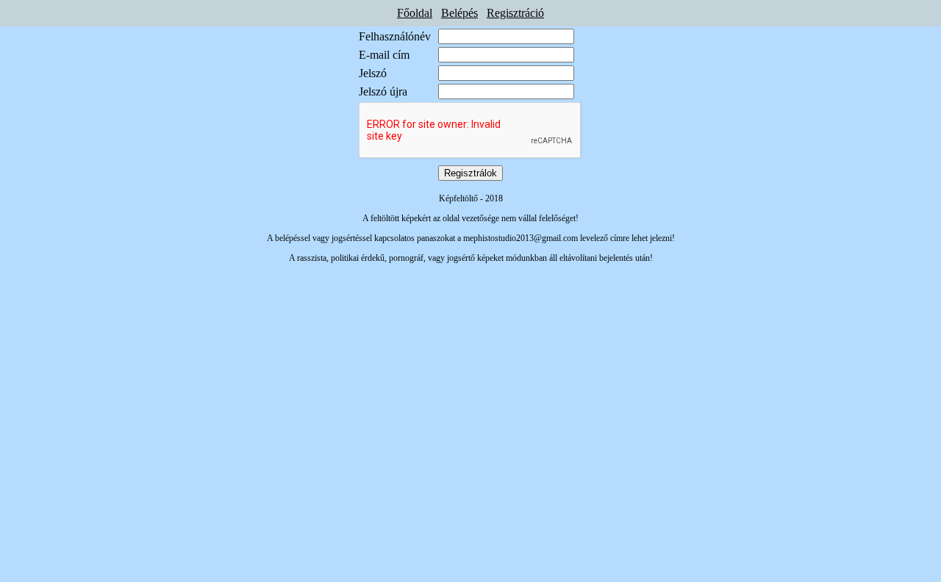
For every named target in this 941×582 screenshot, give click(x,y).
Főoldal (414, 13)
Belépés (459, 13)
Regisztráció (515, 13)
